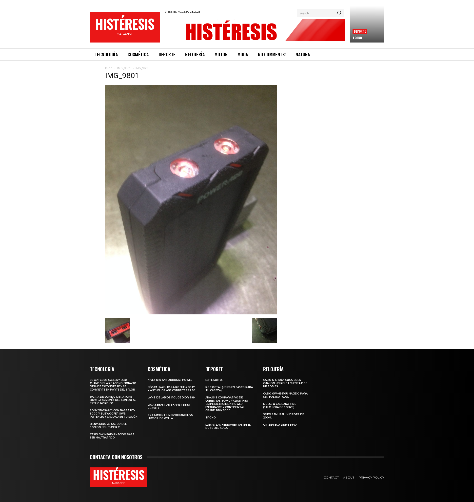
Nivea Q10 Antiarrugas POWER (170, 380)
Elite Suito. (214, 380)
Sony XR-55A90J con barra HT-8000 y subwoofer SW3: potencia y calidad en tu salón (114, 413)
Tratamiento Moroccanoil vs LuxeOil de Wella (170, 417)
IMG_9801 (124, 68)
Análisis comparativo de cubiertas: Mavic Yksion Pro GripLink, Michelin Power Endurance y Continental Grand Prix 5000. (226, 404)
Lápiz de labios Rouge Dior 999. (172, 397)
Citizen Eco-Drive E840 (280, 424)
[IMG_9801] (191, 313)
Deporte (359, 31)
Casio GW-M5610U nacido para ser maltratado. (112, 436)
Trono (357, 37)
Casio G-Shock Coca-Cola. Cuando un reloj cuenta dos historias (285, 383)
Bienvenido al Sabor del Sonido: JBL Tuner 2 (108, 425)
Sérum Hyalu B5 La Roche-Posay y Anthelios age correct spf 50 (171, 389)
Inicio (109, 68)
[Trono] (367, 24)
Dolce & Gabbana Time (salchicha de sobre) (279, 405)
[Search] (339, 13)
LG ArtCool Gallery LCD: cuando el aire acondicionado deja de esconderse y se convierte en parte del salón (113, 384)
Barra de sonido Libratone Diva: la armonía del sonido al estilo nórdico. (113, 400)
